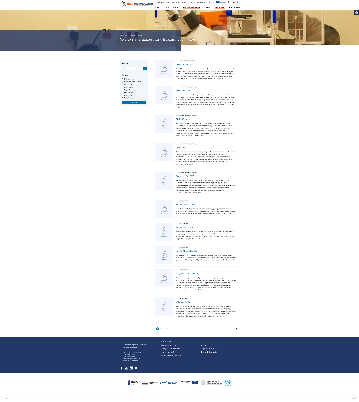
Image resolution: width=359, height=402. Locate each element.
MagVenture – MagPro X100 (188, 273)
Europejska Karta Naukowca (170, 349)
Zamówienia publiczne (172, 2)
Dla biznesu (220, 7)
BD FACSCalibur (183, 90)
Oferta (140, 35)
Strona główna (159, 2)
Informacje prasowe (201, 2)
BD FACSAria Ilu (183, 64)
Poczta (203, 345)
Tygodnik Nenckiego (208, 348)
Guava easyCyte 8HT (185, 176)
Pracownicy (184, 2)
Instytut (158, 7)
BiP (233, 3)
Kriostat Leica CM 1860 (186, 204)
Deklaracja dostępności (209, 352)
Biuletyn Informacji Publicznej (171, 356)
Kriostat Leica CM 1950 (186, 227)
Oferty (192, 2)
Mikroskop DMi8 (183, 302)
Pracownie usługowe (191, 7)
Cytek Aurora (181, 147)
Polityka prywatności (168, 352)
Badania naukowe (172, 7)
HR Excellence (230, 2)
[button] (356, 12)
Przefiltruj (134, 102)
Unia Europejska (221, 3)
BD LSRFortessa (183, 119)
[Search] (145, 68)
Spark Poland (234, 7)
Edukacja (208, 7)
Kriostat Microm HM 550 (186, 251)
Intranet (211, 2)
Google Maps (134, 361)
